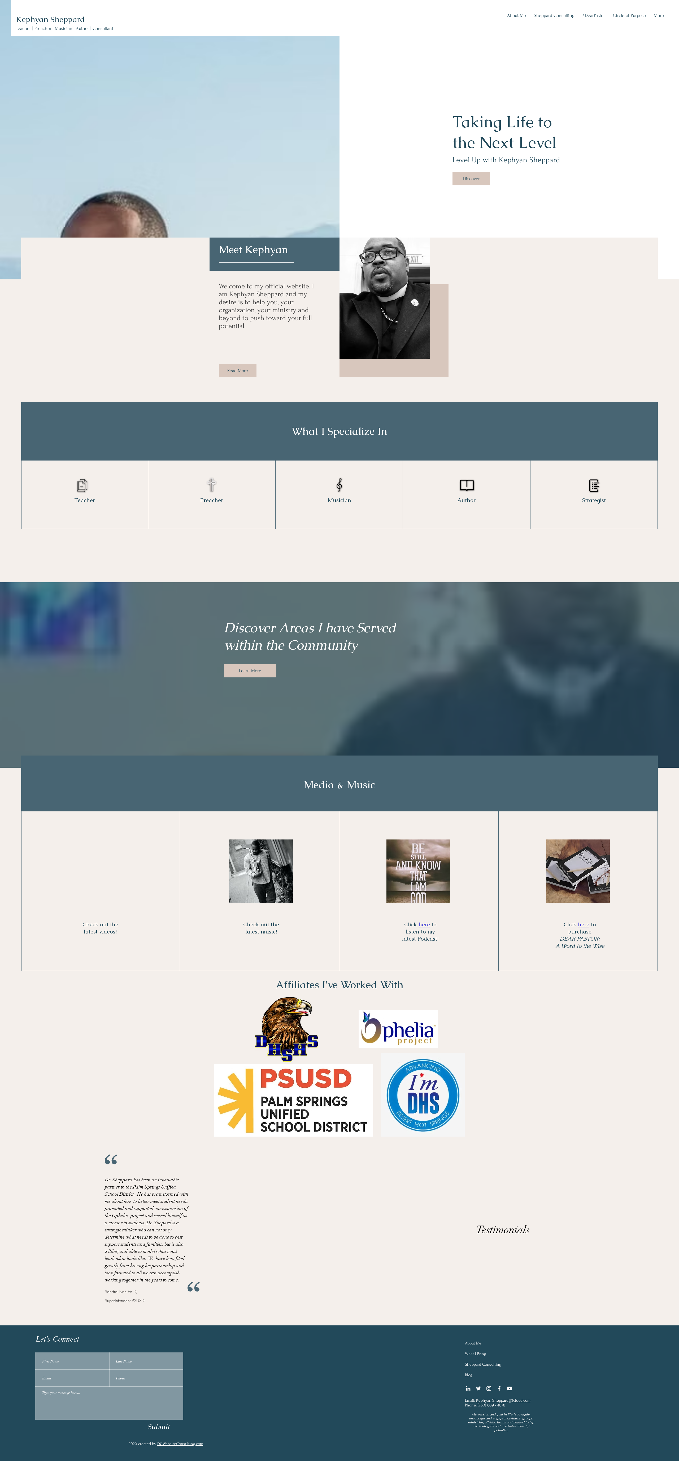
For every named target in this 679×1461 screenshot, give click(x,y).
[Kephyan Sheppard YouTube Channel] (509, 1388)
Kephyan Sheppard (50, 19)
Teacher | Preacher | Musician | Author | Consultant (64, 28)
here (424, 924)
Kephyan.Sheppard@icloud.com (503, 1400)
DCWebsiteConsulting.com (180, 1443)
